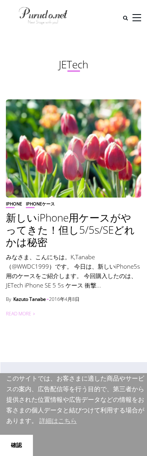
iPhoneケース (40, 203)
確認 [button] (16, 445)
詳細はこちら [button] (58, 421)
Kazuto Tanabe (29, 299)
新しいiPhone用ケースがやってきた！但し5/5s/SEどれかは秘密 (70, 230)
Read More (18, 313)
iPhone (14, 203)
